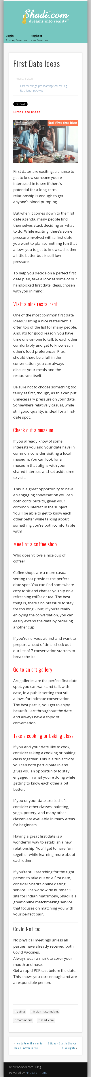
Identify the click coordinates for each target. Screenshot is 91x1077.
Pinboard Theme (36, 1073)
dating (21, 1011)
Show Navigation (79, 38)
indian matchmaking (46, 1011)
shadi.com (47, 1020)
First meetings (28, 86)
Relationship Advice (31, 90)
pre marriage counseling (52, 86)
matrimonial (24, 1020)
